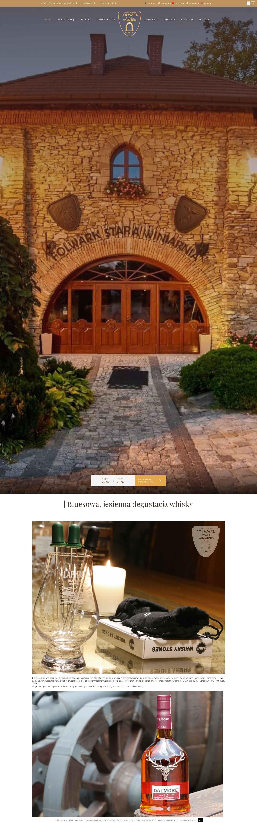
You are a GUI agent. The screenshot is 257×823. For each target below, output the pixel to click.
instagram (166, 3)
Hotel (48, 19)
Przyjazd (105, 478)
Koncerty (151, 19)
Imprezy (169, 19)
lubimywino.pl (89, 3)
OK (200, 820)
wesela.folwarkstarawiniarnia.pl (59, 3)
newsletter (194, 3)
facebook (152, 3)
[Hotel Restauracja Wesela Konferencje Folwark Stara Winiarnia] (128, 23)
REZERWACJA (146, 480)
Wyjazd (120, 478)
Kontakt (205, 19)
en (253, 3)
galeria (207, 3)
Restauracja (66, 19)
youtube (179, 3)
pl (248, 3)
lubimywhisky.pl (108, 3)
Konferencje (105, 19)
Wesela (86, 19)
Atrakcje (187, 19)
